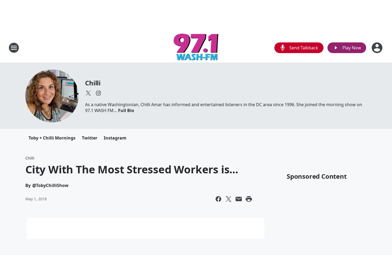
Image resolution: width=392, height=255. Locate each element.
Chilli (93, 82)
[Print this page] (249, 199)
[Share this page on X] (228, 199)
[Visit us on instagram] (98, 93)
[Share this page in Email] (238, 199)
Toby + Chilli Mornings (52, 138)
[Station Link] (196, 48)
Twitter (89, 138)
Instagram (115, 138)
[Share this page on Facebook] (218, 199)
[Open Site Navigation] (14, 47)
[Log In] (377, 47)
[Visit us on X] (88, 93)
